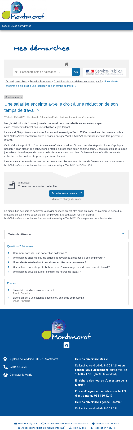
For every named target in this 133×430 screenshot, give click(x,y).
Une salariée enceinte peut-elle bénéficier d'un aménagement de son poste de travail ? (61, 267)
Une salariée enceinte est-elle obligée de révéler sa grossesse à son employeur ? (59, 257)
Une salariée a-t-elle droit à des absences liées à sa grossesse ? (49, 262)
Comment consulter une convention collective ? (39, 253)
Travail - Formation (41, 81)
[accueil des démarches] (66, 64)
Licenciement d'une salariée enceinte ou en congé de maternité (48, 297)
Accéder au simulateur (65, 193)
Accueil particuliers (17, 81)
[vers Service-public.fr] (104, 72)
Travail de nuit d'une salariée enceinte (34, 290)
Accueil (6, 26)
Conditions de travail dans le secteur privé (78, 81)
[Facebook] (66, 345)
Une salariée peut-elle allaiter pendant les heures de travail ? (47, 271)
